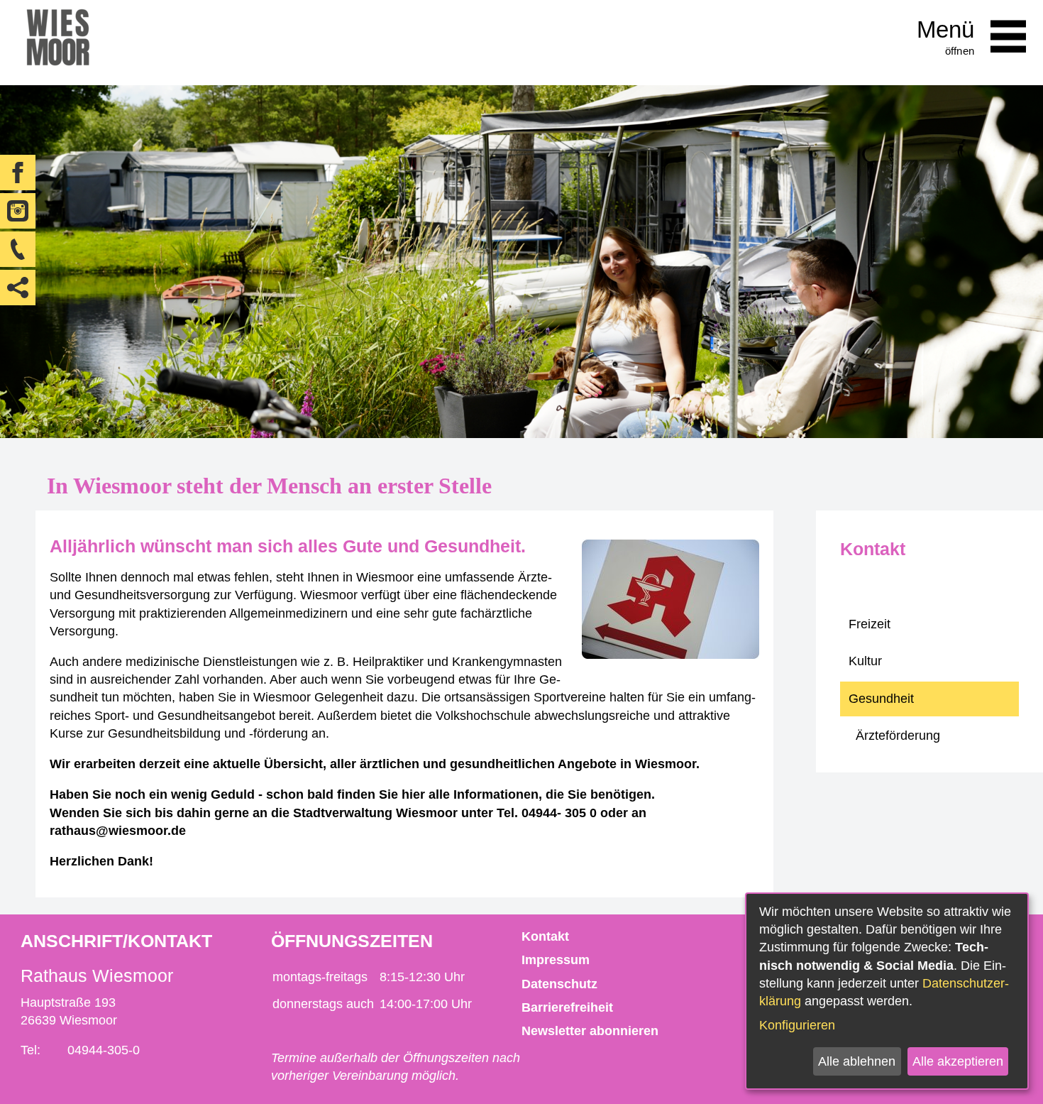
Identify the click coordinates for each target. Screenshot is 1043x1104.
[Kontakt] (17, 249)
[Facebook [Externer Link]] (17, 172)
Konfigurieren (797, 1025)
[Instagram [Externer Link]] (17, 211)
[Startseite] (58, 42)
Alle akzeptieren (957, 1061)
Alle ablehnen (856, 1061)
